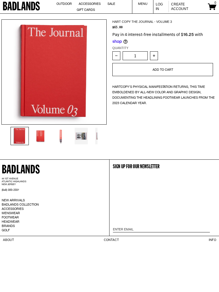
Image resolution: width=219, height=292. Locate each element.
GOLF (6, 230)
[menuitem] (20, 136)
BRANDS (8, 226)
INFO (212, 240)
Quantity (120, 48)
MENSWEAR (11, 213)
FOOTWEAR (10, 217)
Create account (179, 6)
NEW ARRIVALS (13, 200)
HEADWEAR (10, 221)
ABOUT (8, 240)
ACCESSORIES (13, 208)
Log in (159, 6)
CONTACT (111, 240)
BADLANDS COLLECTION (20, 204)
